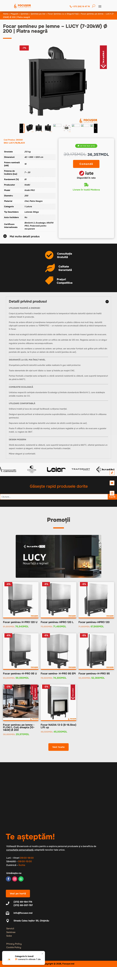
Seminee (10, 932)
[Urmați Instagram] (14, 878)
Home (5, 13)
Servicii (10, 928)
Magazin (14, 13)
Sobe (9, 935)
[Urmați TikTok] (112, 472)
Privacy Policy (14, 943)
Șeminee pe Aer (38, 13)
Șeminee (25, 13)
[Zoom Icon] (58, 84)
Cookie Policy (13, 947)
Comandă (86, 163)
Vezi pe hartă (18, 893)
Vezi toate (58, 747)
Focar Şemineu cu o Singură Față (63, 13)
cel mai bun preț (87, 146)
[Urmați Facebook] (8, 878)
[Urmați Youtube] (112, 483)
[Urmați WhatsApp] (21, 878)
